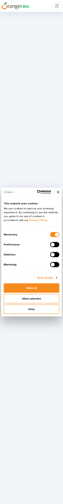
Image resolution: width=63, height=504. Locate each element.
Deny (31, 309)
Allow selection (31, 298)
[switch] (54, 244)
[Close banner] (58, 192)
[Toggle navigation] (56, 6)
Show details (45, 277)
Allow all (31, 287)
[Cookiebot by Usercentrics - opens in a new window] (38, 192)
